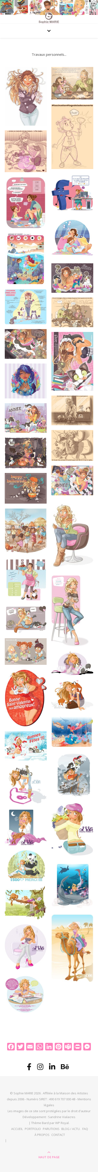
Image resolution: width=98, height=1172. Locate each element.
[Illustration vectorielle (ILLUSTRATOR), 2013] (72, 731)
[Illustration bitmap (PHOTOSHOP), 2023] (72, 83)
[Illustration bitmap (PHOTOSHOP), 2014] (26, 651)
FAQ (85, 1129)
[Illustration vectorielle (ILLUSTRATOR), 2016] (26, 96)
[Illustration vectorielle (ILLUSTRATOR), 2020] (26, 344)
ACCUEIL (17, 1129)
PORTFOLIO (33, 1129)
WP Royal (62, 1123)
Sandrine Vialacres (61, 1117)
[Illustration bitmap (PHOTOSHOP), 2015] (72, 535)
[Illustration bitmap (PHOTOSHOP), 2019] (26, 306)
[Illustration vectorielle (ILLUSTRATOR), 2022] (72, 278)
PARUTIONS (51, 1129)
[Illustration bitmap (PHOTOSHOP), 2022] (72, 136)
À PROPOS (41, 1135)
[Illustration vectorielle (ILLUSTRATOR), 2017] (72, 480)
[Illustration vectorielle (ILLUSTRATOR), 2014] (72, 663)
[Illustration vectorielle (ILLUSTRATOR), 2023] (72, 193)
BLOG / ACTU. (70, 1129)
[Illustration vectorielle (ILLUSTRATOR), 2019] (72, 361)
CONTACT (58, 1135)
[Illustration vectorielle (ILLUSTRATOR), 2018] (26, 418)
